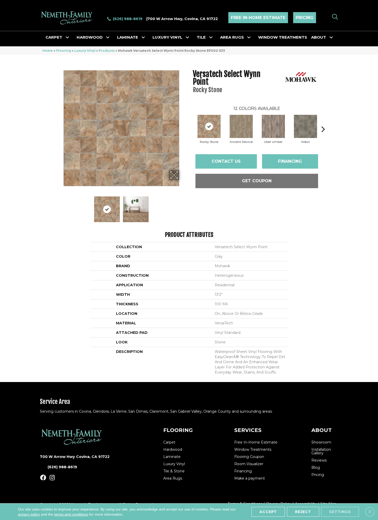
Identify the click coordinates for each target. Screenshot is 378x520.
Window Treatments (282, 37)
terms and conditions (71, 514)
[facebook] (43, 478)
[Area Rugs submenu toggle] (249, 37)
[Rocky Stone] (209, 126)
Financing (290, 161)
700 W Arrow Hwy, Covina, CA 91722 (182, 18)
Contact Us (226, 161)
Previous (59, 206)
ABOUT (321, 430)
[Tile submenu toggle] (211, 37)
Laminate (127, 37)
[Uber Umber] (273, 126)
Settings (340, 511)
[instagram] (52, 478)
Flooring (63, 51)
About (318, 37)
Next (182, 206)
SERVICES (248, 430)
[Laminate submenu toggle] (143, 37)
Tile (201, 37)
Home (47, 51)
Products (107, 51)
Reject (303, 511)
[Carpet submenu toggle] (67, 37)
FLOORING (178, 430)
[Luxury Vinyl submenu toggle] (187, 37)
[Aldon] (305, 126)
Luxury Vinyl (167, 37)
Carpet (54, 37)
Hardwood (90, 37)
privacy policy (29, 514)
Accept (268, 511)
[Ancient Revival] (241, 126)
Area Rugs (232, 37)
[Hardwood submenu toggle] (108, 37)
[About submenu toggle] (331, 37)
